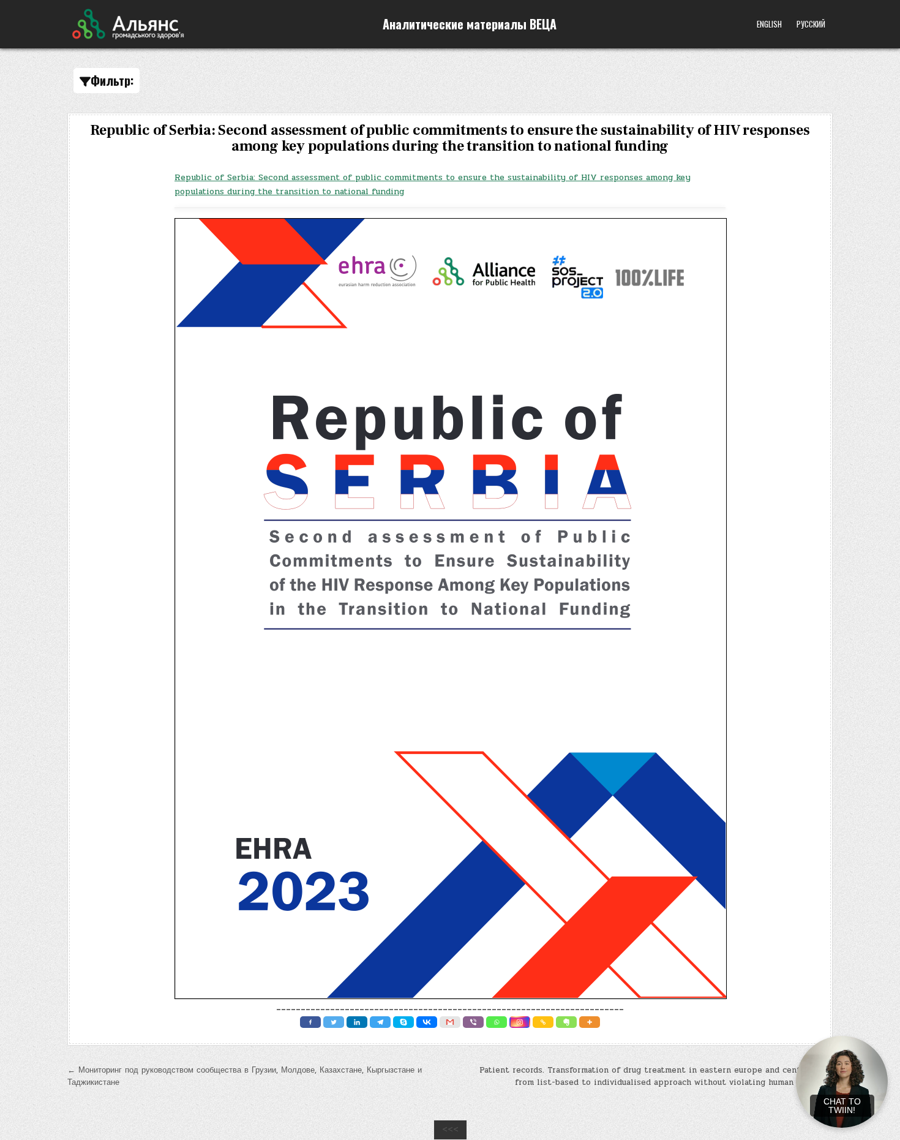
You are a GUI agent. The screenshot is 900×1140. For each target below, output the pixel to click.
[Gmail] (450, 1022)
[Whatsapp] (496, 1022)
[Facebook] (310, 1022)
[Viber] (473, 1022)
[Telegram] (380, 1022)
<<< (450, 1129)
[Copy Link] (543, 1022)
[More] (589, 1022)
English (769, 24)
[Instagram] (519, 1022)
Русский (811, 24)
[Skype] (403, 1022)
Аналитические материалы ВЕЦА (470, 24)
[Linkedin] (357, 1022)
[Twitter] (333, 1022)
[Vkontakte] (426, 1022)
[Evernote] (566, 1022)
